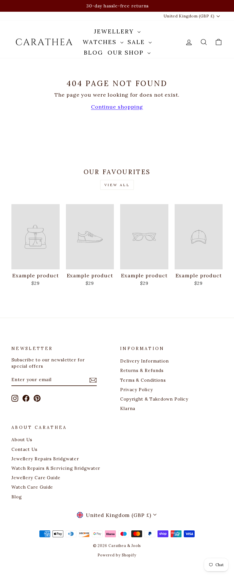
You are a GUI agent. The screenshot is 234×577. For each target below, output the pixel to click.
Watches (101, 41)
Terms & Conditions (143, 380)
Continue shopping (117, 107)
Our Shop (127, 52)
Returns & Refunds (142, 370)
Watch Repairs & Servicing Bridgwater (55, 468)
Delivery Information (144, 361)
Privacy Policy (136, 389)
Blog (93, 52)
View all (117, 185)
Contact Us (24, 449)
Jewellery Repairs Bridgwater (45, 458)
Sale (137, 41)
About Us (21, 439)
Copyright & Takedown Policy (154, 399)
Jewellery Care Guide (35, 477)
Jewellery (115, 31)
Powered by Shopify (117, 555)
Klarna (127, 408)
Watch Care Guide (32, 487)
